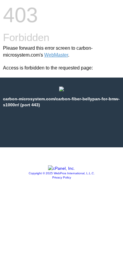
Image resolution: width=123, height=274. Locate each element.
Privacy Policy (61, 177)
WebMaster (56, 54)
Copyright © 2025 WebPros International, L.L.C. (62, 173)
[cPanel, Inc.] (61, 168)
